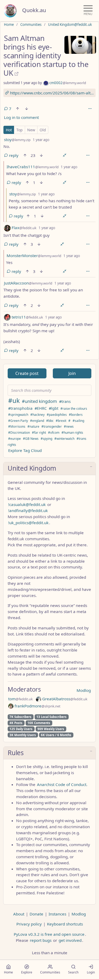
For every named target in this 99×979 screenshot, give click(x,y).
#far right (39, 432)
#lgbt (53, 408)
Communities (30, 24)
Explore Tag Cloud (25, 450)
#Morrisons (16, 426)
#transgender (51, 426)
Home (9, 24)
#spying (46, 438)
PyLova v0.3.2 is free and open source (49, 934)
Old (43, 129)
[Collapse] (64, 155)
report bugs (40, 940)
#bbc (50, 420)
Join (72, 373)
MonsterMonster (34, 255)
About (18, 914)
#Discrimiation (19, 432)
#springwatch (18, 414)
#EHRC (41, 408)
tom (20, 698)
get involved (70, 940)
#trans (65, 401)
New (31, 129)
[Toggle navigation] (88, 10)
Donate (36, 914)
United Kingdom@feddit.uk (70, 24)
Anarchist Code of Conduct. (62, 784)
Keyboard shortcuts (65, 924)
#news (69, 426)
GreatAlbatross (64, 698)
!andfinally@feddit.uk (28, 510)
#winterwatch (64, 438)
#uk (14, 400)
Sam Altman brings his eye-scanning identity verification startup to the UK (46, 55)
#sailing (78, 420)
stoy (17, 139)
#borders (76, 414)
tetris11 (27, 317)
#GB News (31, 438)
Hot (9, 129)
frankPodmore (36, 705)
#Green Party (18, 420)
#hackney (37, 414)
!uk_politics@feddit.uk (28, 522)
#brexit (61, 420)
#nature (33, 426)
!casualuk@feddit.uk (27, 504)
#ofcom (53, 432)
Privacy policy (29, 924)
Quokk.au (34, 10)
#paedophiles (57, 414)
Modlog (84, 690)
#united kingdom (39, 401)
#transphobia (20, 408)
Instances (57, 914)
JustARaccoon (28, 283)
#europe (14, 438)
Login (91, 972)
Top (19, 129)
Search (73, 972)
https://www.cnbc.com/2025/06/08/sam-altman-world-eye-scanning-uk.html (52, 92)
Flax (23, 227)
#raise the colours (73, 408)
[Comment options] (87, 155)
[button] (49, 468)
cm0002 (67, 82)
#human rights (72, 432)
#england (37, 420)
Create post (27, 373)
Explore (26, 972)
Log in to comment (21, 117)
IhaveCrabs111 (33, 166)
